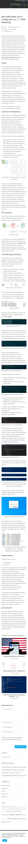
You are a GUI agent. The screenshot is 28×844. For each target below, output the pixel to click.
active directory (8, 807)
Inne (3, 791)
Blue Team (4, 788)
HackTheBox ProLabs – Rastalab (9, 770)
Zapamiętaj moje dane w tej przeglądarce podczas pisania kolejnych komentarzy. (12, 738)
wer (3, 818)
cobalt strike (12, 809)
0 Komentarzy (7, 31)
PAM (4, 811)
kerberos (20, 809)
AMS (15, 806)
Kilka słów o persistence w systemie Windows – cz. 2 (14, 695)
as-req (19, 806)
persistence (10, 811)
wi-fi (5, 818)
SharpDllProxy (21, 243)
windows (13, 818)
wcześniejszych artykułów (8, 57)
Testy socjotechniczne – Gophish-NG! (14, 671)
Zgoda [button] (4, 840)
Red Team (6, 29)
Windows (13, 29)
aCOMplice (9, 316)
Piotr (5, 27)
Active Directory (5, 785)
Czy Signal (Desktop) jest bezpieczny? (14, 656)
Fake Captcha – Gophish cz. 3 (8, 772)
